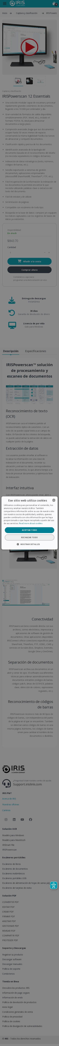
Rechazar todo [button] (29, 537)
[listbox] (53, 500)
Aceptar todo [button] (29, 530)
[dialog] (30, 523)
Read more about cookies (30, 523)
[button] (29, 544)
